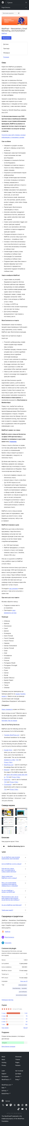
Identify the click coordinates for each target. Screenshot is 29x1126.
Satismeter (7, 779)
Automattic (8, 943)
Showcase (18, 1056)
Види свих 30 (23, 981)
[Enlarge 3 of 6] (11, 819)
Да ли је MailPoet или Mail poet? (12, 905)
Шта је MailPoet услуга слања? (11, 864)
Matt (4, 1088)
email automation (23, 985)
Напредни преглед (7, 1000)
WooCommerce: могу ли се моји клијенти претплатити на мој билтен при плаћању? (10, 898)
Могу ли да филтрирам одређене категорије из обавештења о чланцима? (10, 884)
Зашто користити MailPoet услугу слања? (9, 877)
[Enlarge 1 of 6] (11, 810)
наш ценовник (13, 588)
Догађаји (18, 1073)
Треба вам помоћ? (7, 910)
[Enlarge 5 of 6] (11, 828)
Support (4, 1073)
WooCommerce (9, 937)
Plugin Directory (6, 7)
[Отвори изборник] (26, 2)
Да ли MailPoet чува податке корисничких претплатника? (11, 857)
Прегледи (6, 48)
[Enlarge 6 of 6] (25, 828)
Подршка (6, 57)
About (3, 1056)
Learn (3, 1071)
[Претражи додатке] (18, 13)
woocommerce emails (21, 995)
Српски (7, 1101)
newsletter (24, 988)
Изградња (6, 53)
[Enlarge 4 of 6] (25, 819)
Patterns (17, 1065)
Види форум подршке (8, 1046)
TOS (17, 760)
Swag (17, 1079)
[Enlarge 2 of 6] (25, 810)
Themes (17, 1059)
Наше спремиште (7, 709)
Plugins (17, 1062)
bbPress (5, 1090)
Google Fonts (8, 750)
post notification (23, 991)
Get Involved (19, 1071)
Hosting (4, 1062)
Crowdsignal (7, 784)
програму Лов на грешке (9, 720)
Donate (18, 1076)
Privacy (4, 1065)
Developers (5, 1076)
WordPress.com (8, 765)
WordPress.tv (6, 1079)
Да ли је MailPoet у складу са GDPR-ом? (8, 891)
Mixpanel (6, 770)
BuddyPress (6, 1093)
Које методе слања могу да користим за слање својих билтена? (9, 870)
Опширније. (13, 441)
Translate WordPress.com (11, 735)
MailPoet (4, 33)
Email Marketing (16, 988)
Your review (5, 1028)
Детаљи (5, 44)
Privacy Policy (8, 762)
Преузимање (6, 38)
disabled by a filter (9, 760)
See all (25, 1028)
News (3, 1059)
